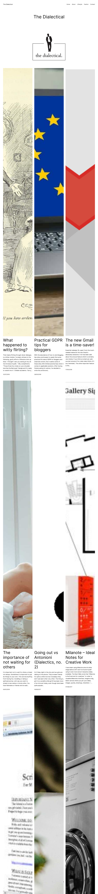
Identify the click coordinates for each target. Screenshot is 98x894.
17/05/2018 (69, 369)
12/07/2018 (6, 374)
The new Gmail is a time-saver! (80, 342)
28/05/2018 (37, 374)
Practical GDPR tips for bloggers (48, 345)
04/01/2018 (6, 689)
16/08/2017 (37, 689)
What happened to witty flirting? (15, 345)
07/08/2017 (69, 687)
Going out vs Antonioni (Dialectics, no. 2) (48, 659)
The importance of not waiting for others (16, 659)
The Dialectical (8, 4)
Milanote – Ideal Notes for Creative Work (80, 657)
